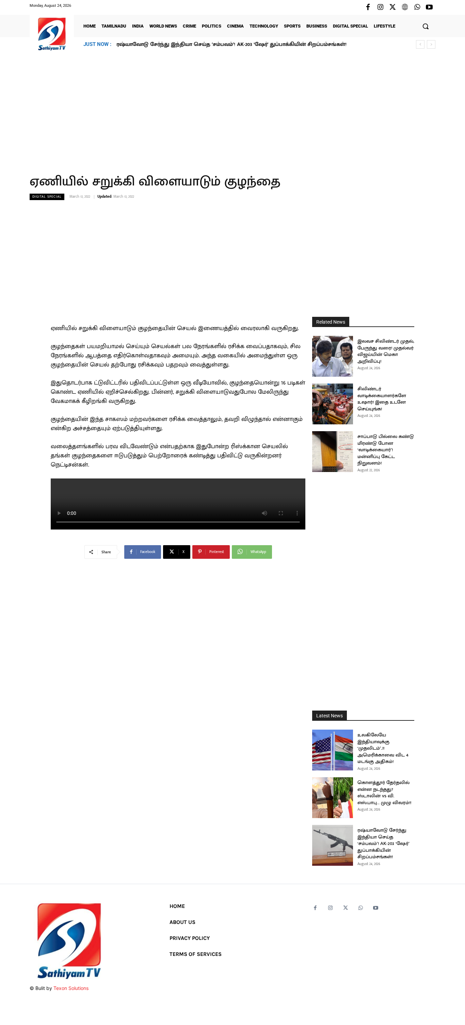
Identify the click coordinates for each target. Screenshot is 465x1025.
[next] (431, 44)
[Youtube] (429, 7)
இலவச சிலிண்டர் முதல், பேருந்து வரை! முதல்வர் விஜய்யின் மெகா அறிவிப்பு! (385, 351)
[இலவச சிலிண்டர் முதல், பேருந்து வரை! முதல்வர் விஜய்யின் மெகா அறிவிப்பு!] (332, 356)
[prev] (420, 44)
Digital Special (47, 196)
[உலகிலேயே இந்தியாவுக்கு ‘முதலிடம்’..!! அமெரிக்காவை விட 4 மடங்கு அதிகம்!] (332, 750)
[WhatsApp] (417, 7)
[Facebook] (368, 7)
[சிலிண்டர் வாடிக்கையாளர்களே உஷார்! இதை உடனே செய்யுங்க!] (332, 404)
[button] (425, 26)
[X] (392, 7)
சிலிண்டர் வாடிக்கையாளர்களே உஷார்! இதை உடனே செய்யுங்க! (381, 399)
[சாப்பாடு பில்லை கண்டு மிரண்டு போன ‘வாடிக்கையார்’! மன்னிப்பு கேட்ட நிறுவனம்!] (332, 451)
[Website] (405, 7)
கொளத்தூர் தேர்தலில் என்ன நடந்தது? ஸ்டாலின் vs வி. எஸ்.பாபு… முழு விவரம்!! (384, 792)
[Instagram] (380, 7)
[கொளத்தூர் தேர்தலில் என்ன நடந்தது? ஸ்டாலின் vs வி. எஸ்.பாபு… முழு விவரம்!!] (332, 797)
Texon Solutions (71, 988)
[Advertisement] (232, 108)
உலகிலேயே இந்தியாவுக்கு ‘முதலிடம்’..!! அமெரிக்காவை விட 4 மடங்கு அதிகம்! (382, 748)
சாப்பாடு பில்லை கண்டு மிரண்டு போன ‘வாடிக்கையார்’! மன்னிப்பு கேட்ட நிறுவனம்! (385, 449)
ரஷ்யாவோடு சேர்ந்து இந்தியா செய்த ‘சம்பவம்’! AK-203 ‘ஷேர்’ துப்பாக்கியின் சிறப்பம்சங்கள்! (231, 44)
